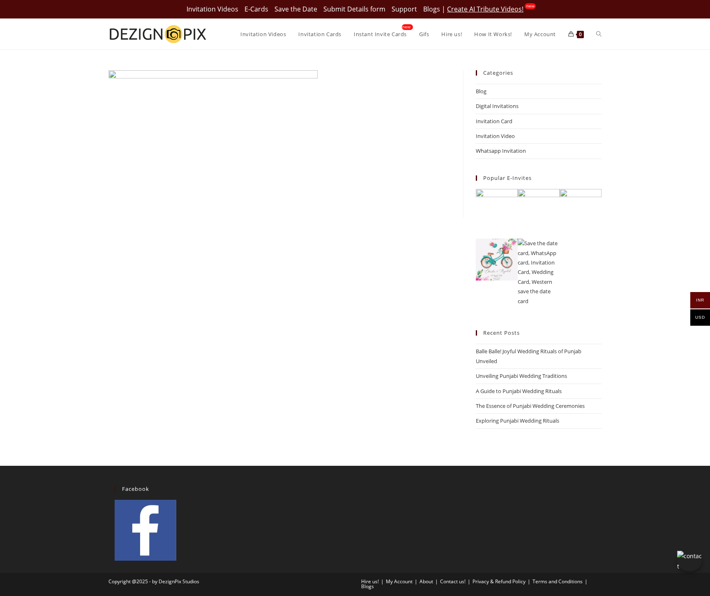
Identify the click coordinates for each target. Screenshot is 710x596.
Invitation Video (495, 136)
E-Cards (256, 9)
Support (404, 9)
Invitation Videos (212, 9)
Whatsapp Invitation (501, 150)
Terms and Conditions (557, 581)
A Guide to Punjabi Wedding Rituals (519, 391)
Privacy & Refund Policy (499, 581)
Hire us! (370, 581)
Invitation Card (494, 121)
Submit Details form (354, 9)
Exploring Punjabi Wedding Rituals (517, 420)
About (426, 581)
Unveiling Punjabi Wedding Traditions (521, 376)
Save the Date (295, 9)
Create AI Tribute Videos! (485, 9)
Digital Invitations (497, 106)
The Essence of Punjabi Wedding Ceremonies (530, 406)
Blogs (431, 9)
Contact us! (453, 581)
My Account (399, 581)
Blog (481, 91)
